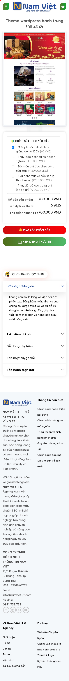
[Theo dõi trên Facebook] (6, 610)
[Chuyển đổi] (62, 286)
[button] (6, 7)
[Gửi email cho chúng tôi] (19, 610)
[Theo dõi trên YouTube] (26, 610)
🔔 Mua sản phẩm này (34, 230)
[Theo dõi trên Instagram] (13, 610)
